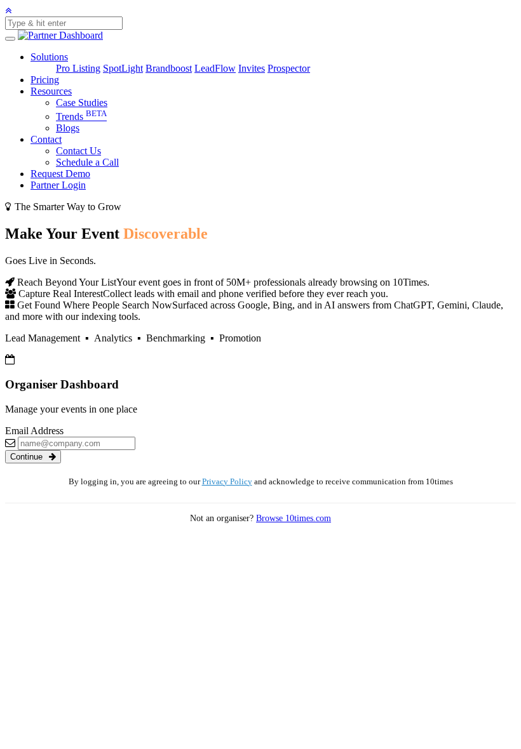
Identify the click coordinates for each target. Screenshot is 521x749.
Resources (51, 91)
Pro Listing (78, 68)
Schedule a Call (87, 162)
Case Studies (81, 102)
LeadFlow (215, 68)
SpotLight (123, 68)
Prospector (288, 68)
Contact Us (78, 150)
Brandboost (168, 68)
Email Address (34, 430)
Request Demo (60, 173)
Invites (251, 68)
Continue (27, 456)
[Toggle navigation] (10, 39)
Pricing (44, 79)
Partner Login (58, 185)
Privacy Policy (227, 481)
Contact (46, 139)
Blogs (67, 128)
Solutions (49, 56)
